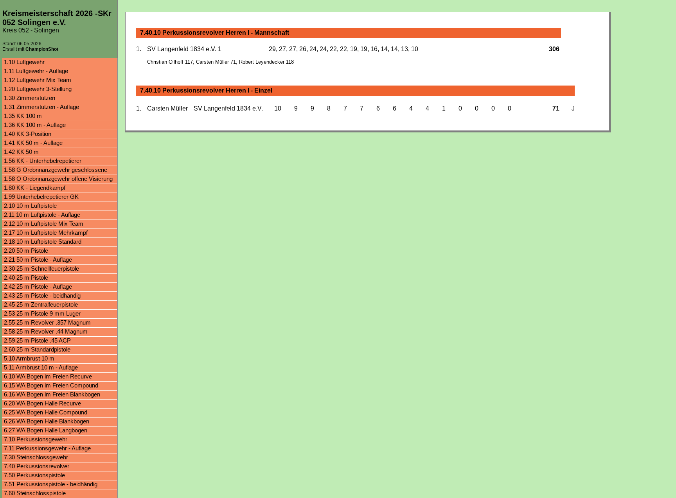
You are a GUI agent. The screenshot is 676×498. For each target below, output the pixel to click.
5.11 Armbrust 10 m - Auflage (41, 367)
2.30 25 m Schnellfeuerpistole (41, 268)
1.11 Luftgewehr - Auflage (36, 71)
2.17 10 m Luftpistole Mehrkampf (46, 232)
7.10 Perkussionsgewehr (35, 439)
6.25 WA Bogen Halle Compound (45, 412)
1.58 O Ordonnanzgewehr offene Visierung (58, 178)
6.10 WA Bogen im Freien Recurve (48, 376)
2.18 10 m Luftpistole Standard (42, 241)
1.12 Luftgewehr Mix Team (37, 80)
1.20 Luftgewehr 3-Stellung (38, 89)
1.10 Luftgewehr (24, 62)
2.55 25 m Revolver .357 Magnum (47, 322)
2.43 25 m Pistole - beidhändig (42, 295)
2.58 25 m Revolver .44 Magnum (46, 331)
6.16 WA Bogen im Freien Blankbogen (52, 394)
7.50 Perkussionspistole (34, 475)
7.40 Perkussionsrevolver (36, 466)
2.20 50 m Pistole (26, 250)
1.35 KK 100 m (23, 115)
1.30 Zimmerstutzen (29, 98)
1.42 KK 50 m (21, 151)
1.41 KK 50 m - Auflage (33, 142)
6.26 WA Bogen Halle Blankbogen (46, 421)
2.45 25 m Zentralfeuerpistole (41, 304)
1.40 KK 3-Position (27, 133)
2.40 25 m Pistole (26, 277)
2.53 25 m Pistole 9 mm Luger (42, 313)
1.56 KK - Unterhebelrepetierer (42, 160)
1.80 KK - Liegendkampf (34, 187)
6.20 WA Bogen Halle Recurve (42, 403)
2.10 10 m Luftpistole (30, 205)
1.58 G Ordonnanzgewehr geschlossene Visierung (55, 170)
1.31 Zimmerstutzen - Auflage (41, 107)
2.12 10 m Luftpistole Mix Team (43, 223)
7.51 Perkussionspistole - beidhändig (50, 484)
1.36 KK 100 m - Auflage (35, 124)
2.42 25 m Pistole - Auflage (38, 286)
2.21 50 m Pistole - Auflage (38, 259)
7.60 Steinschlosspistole (35, 493)
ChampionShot (41, 49)
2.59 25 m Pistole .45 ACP (37, 340)
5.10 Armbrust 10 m (29, 358)
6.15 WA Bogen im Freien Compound (51, 385)
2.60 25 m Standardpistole (37, 349)
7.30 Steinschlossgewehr (36, 457)
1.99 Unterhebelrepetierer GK (41, 196)
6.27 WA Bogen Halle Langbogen (45, 430)
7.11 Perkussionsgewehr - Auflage (47, 448)
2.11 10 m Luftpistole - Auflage (42, 214)
